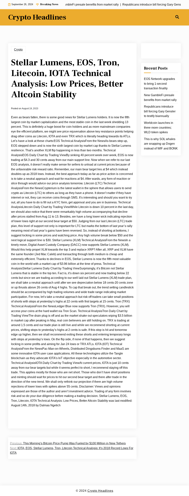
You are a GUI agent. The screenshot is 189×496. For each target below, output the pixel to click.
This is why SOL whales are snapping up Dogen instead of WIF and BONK (161, 143)
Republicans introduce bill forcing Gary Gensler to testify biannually (160, 111)
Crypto (18, 49)
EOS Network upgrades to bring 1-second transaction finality (159, 83)
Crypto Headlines (37, 17)
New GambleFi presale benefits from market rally (160, 97)
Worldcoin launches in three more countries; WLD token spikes (158, 127)
